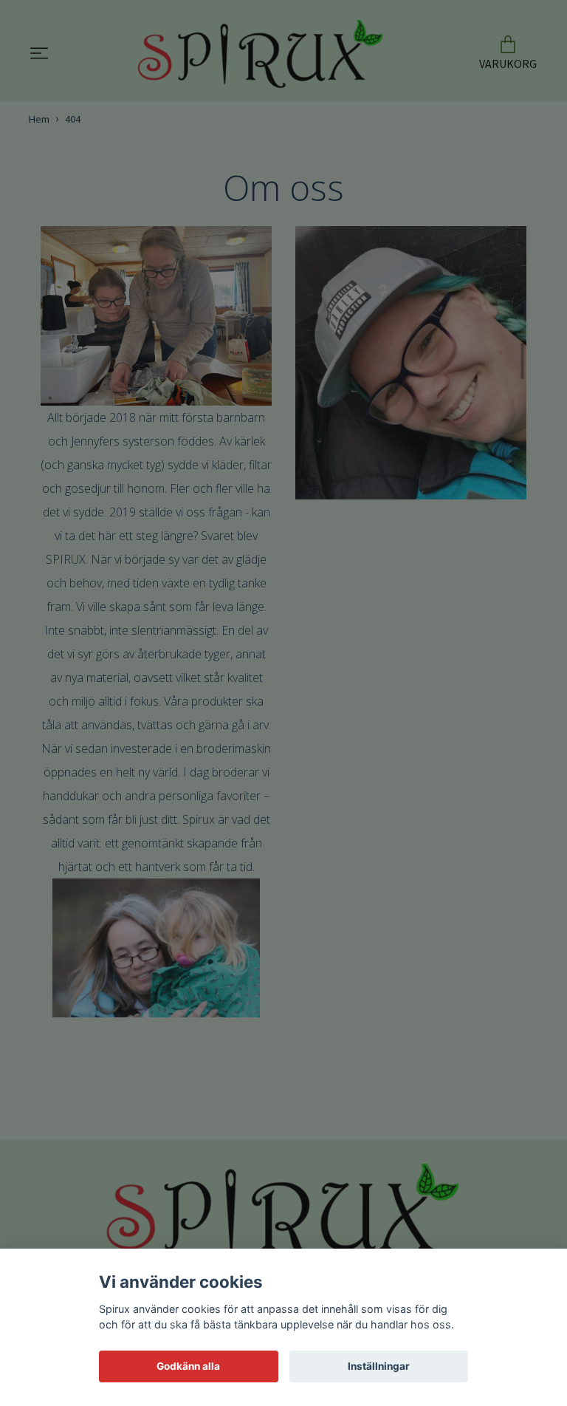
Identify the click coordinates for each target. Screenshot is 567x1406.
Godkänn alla (188, 1366)
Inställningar (379, 1366)
